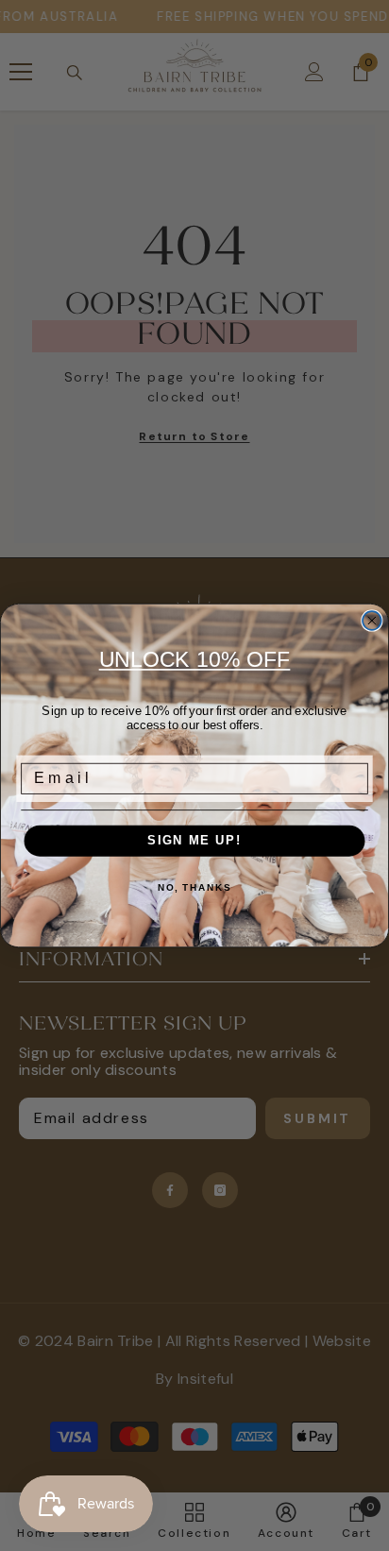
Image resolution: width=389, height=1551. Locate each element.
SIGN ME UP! (194, 840)
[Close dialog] (372, 620)
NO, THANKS (194, 888)
